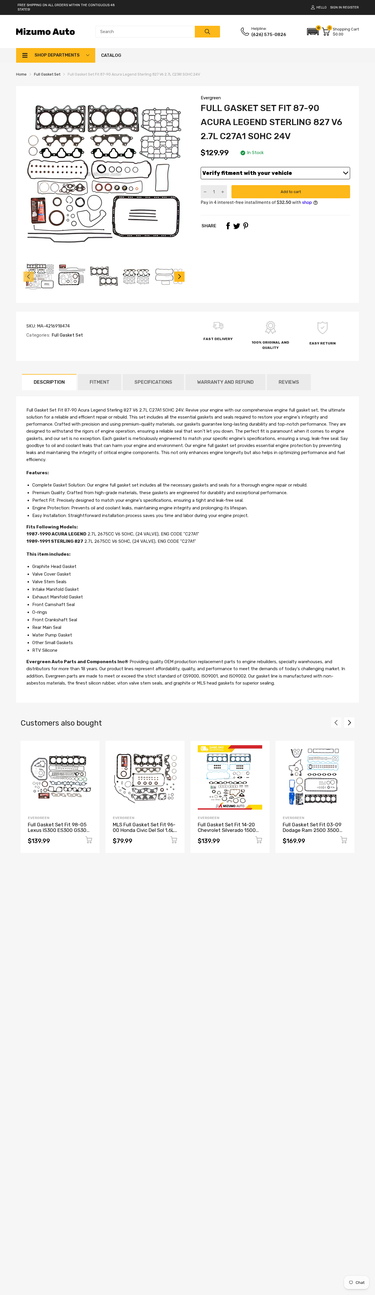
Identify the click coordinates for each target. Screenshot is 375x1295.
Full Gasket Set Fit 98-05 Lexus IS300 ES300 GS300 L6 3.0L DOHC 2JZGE (59, 830)
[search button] (207, 31)
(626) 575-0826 (268, 34)
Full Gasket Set (66, 335)
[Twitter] (236, 225)
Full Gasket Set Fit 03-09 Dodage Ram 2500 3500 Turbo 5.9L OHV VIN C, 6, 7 (312, 830)
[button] (313, 31)
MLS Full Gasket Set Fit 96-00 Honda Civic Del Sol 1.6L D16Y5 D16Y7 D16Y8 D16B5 (144, 830)
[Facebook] (227, 225)
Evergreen (211, 97)
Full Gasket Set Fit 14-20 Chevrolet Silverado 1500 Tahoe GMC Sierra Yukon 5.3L (227, 833)
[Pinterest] (245, 225)
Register (351, 7)
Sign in (336, 7)
